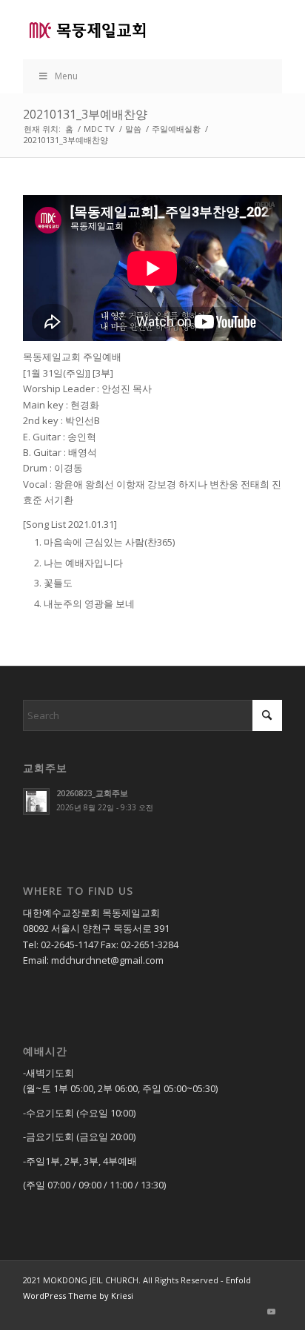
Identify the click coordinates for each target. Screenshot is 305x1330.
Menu (66, 76)
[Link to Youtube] (271, 1311)
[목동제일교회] (126, 29)
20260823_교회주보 (92, 792)
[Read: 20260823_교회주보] (36, 801)
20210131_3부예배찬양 (85, 114)
